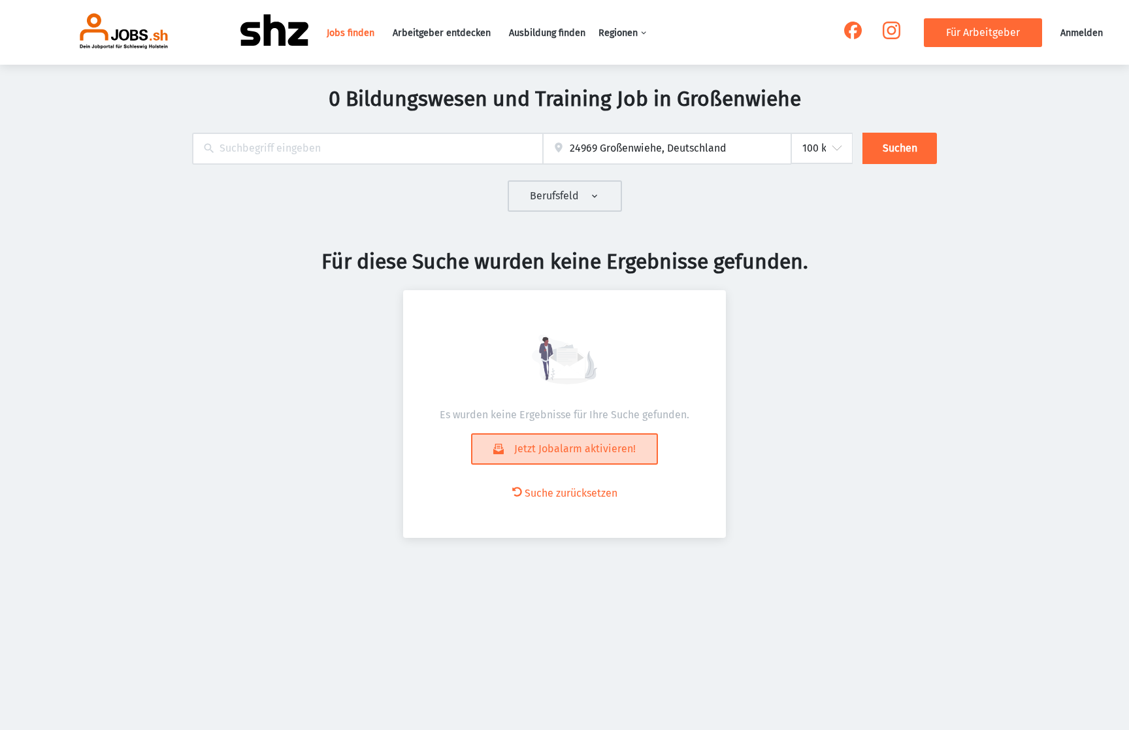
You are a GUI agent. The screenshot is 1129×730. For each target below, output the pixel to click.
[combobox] (367, 149)
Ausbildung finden (547, 33)
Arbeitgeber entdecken (442, 33)
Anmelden (1081, 33)
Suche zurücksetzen (571, 493)
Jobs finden (350, 33)
